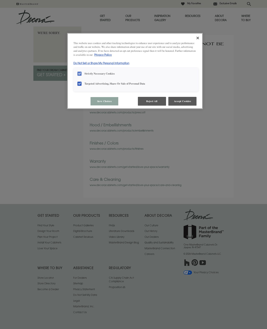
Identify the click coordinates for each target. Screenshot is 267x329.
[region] (135, 71)
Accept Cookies (182, 101)
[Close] (197, 38)
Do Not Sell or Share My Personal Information (101, 63)
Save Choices (104, 101)
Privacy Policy (103, 55)
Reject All (151, 101)
